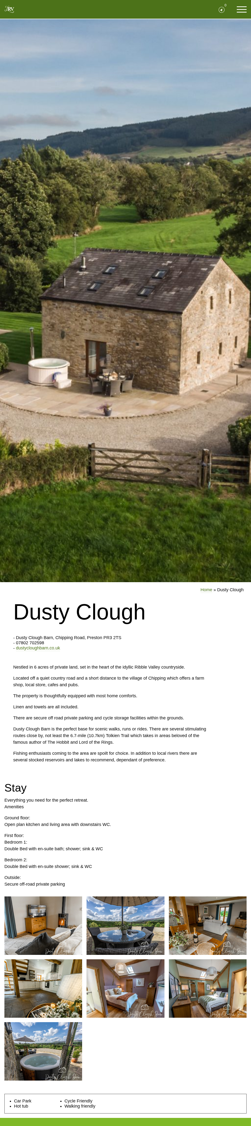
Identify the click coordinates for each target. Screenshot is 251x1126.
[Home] (9, 9)
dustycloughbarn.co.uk (38, 647)
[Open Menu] (242, 9)
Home (206, 589)
